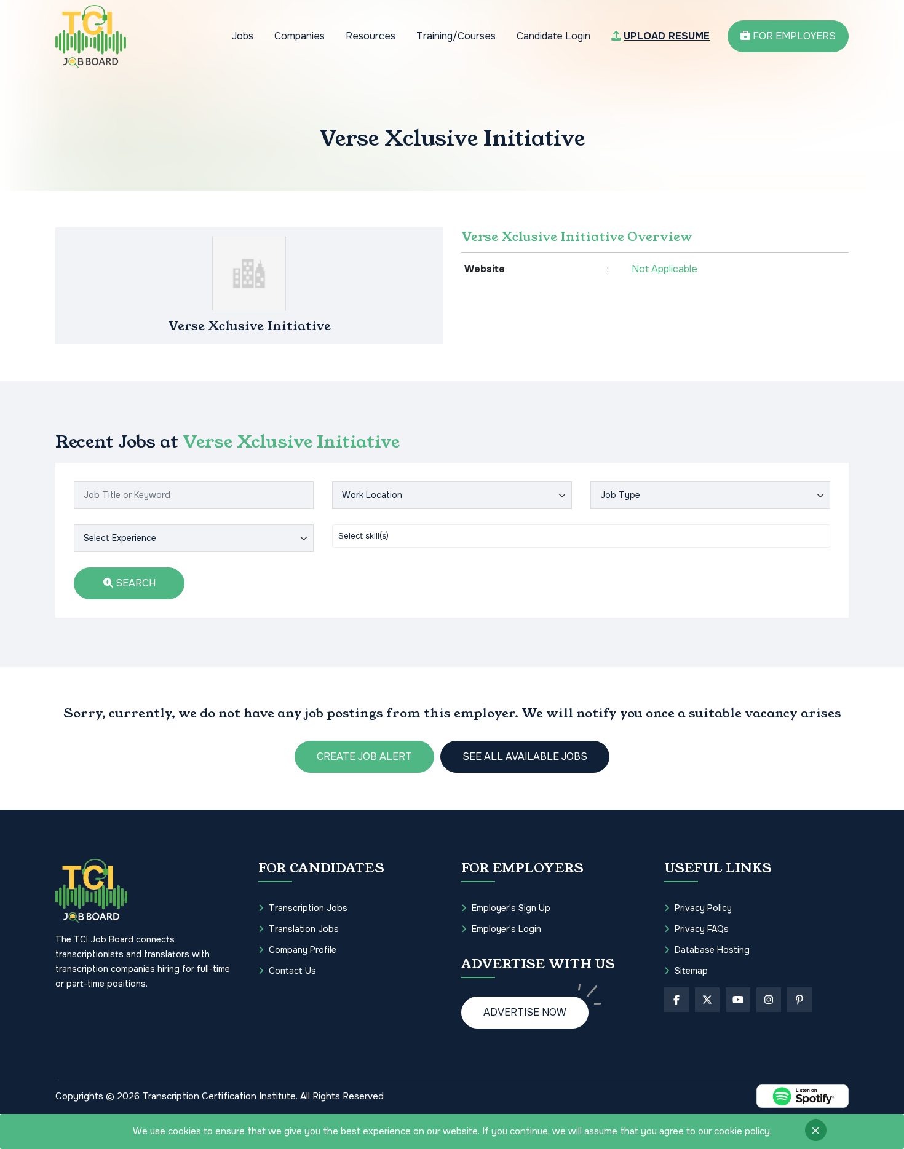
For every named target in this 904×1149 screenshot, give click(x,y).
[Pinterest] (799, 999)
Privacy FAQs (702, 928)
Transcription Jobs (308, 908)
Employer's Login (506, 928)
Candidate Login (553, 36)
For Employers (793, 36)
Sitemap (691, 970)
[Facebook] (676, 999)
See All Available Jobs (524, 756)
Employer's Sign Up (511, 908)
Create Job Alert (364, 756)
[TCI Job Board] (90, 36)
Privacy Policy (703, 908)
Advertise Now (524, 1012)
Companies (299, 36)
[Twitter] (707, 999)
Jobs (242, 36)
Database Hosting (712, 949)
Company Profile (302, 949)
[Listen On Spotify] (802, 1096)
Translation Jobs (304, 928)
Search (134, 583)
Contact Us (292, 970)
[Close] (816, 1130)
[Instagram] (768, 999)
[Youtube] (738, 999)
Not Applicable (664, 269)
